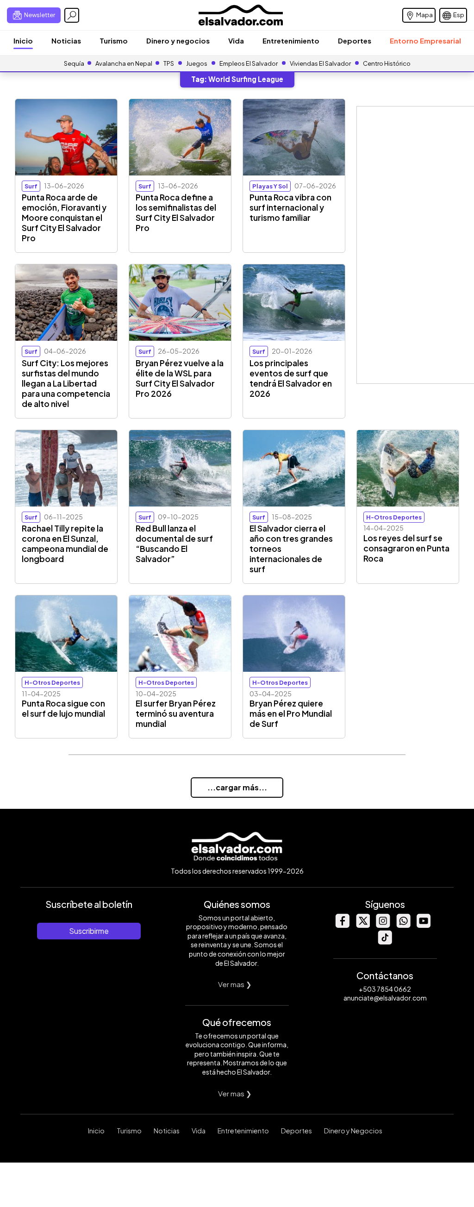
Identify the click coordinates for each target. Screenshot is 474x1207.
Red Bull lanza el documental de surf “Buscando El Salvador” (174, 543)
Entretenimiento (290, 40)
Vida (236, 40)
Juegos (196, 63)
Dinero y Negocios (353, 1130)
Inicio (23, 40)
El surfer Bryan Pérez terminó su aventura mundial (176, 713)
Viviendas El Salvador (320, 63)
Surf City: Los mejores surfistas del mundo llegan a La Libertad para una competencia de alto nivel (66, 383)
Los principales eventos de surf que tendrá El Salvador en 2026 (290, 378)
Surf (31, 186)
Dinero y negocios (178, 40)
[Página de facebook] (342, 925)
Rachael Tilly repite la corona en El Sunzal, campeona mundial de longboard (65, 543)
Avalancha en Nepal (123, 63)
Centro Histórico (387, 63)
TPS (168, 63)
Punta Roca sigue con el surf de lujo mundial (63, 708)
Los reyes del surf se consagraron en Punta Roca (406, 548)
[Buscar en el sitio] (71, 15)
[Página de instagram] (382, 925)
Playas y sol (270, 186)
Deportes (354, 40)
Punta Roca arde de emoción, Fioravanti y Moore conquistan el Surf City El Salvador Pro (64, 217)
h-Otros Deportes (394, 517)
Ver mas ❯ (235, 984)
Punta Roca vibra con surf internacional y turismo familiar (290, 207)
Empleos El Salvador (248, 63)
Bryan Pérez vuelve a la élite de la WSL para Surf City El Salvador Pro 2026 (180, 378)
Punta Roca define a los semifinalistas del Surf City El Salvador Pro (176, 212)
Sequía (74, 63)
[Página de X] (362, 925)
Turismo (114, 40)
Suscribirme (89, 931)
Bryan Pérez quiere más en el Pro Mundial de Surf (290, 713)
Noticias (66, 40)
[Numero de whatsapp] (403, 925)
